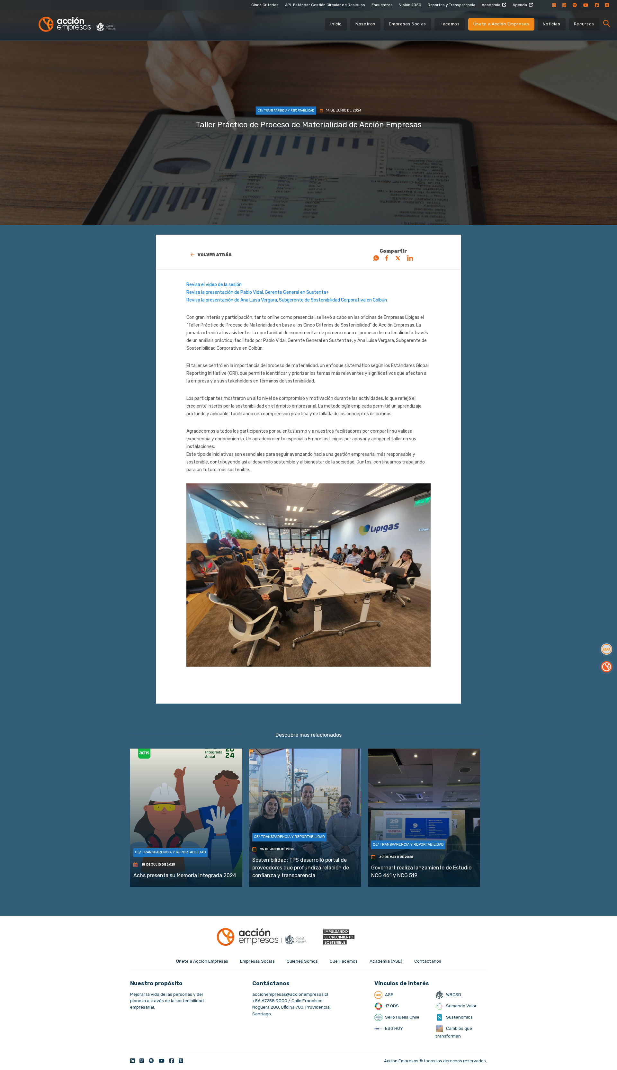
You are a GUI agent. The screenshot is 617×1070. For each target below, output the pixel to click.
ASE (388, 994)
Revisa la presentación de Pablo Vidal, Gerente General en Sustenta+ (257, 292)
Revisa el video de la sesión (214, 284)
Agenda (520, 5)
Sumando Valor (461, 1005)
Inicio (336, 24)
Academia (491, 5)
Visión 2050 (410, 5)
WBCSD (453, 994)
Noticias (551, 24)
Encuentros (382, 5)
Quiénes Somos (302, 961)
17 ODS (391, 1005)
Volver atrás (215, 254)
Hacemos (450, 24)
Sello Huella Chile (401, 1017)
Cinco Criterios (265, 5)
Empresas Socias (407, 24)
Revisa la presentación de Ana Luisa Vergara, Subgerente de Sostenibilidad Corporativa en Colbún (286, 300)
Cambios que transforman (453, 1032)
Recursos (584, 24)
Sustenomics (459, 1017)
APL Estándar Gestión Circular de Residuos (325, 5)
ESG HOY (393, 1028)
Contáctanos (427, 961)
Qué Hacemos (344, 961)
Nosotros (365, 24)
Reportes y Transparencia (451, 5)
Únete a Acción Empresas (501, 24)
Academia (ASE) (386, 961)
